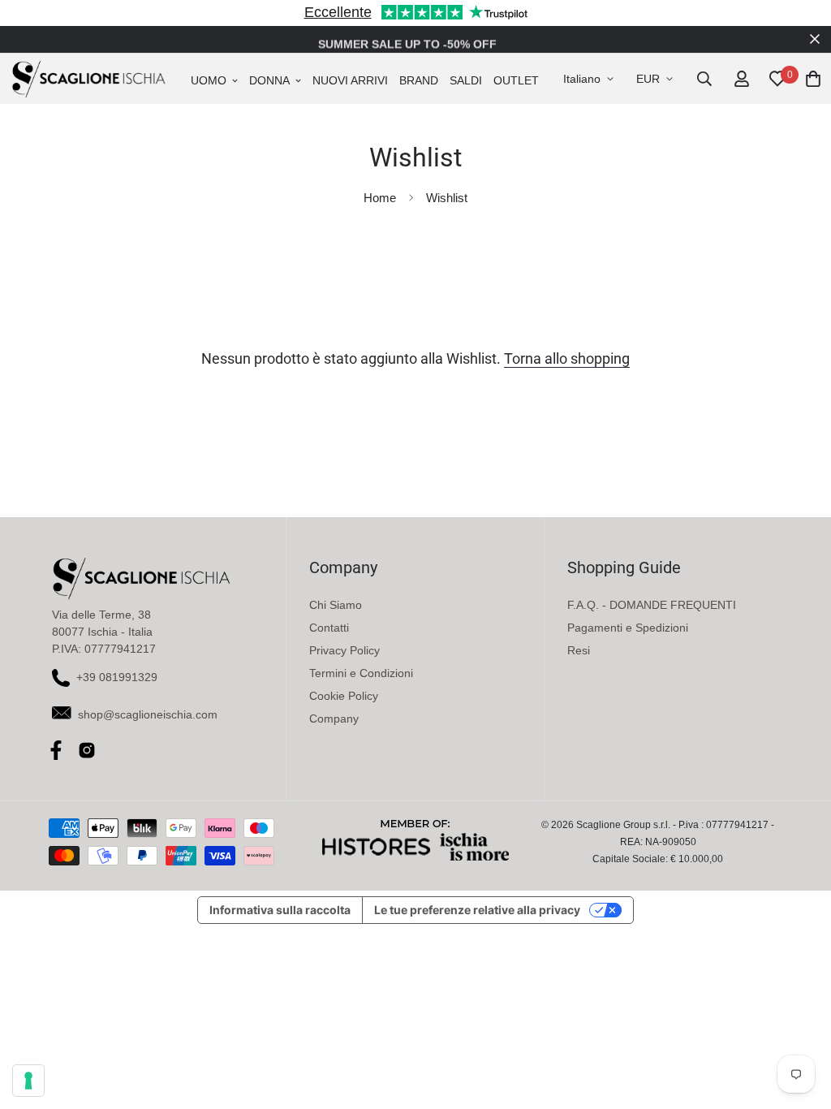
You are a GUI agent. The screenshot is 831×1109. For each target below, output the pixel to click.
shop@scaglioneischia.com (147, 714)
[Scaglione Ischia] (88, 79)
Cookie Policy (343, 695)
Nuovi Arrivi (350, 80)
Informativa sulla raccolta (280, 910)
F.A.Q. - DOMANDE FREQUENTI (651, 604)
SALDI (466, 80)
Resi (578, 650)
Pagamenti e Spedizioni (627, 627)
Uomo (208, 80)
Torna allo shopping (567, 359)
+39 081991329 (116, 677)
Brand (418, 80)
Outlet (516, 80)
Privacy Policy (344, 650)
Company (334, 718)
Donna (269, 80)
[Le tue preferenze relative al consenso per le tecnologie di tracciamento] (28, 1080)
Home (380, 198)
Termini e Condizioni (361, 673)
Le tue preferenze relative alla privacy (477, 910)
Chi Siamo (335, 604)
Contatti (329, 627)
